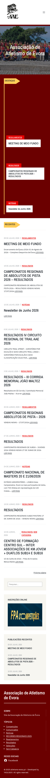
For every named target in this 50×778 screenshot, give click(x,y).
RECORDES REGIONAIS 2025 (19, 736)
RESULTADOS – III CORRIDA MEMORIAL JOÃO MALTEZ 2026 (23, 381)
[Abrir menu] (44, 12)
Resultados (13, 165)
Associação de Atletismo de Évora (24, 695)
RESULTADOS (13, 442)
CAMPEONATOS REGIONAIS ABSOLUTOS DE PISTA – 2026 (24, 415)
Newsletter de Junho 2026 (19, 209)
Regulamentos (15, 137)
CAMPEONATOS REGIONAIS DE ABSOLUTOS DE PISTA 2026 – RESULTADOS (22, 174)
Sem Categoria (12, 748)
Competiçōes (12, 726)
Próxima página (40, 572)
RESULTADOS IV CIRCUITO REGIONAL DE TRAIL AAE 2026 (23, 339)
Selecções (10, 745)
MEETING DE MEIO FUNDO (23, 143)
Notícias (12, 203)
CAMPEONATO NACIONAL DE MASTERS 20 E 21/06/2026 (24, 474)
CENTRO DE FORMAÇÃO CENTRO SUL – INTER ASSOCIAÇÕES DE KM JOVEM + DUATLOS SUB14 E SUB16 (25, 547)
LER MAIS (40, 252)
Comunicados (12, 729)
